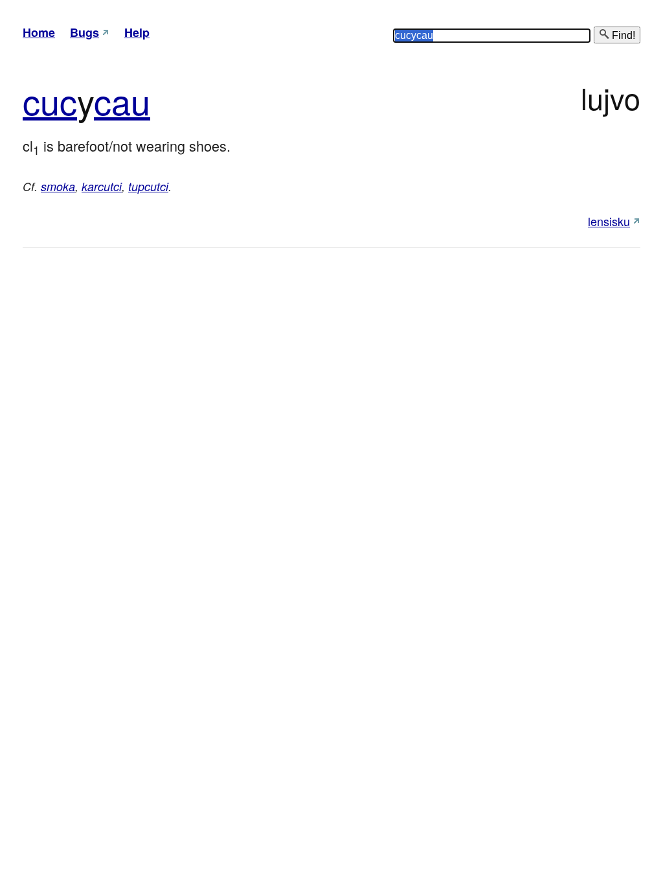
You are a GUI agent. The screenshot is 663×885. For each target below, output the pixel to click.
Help (137, 32)
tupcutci (148, 186)
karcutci (102, 186)
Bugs (84, 32)
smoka (58, 186)
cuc (50, 100)
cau (122, 100)
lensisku (609, 221)
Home (39, 32)
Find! (622, 35)
